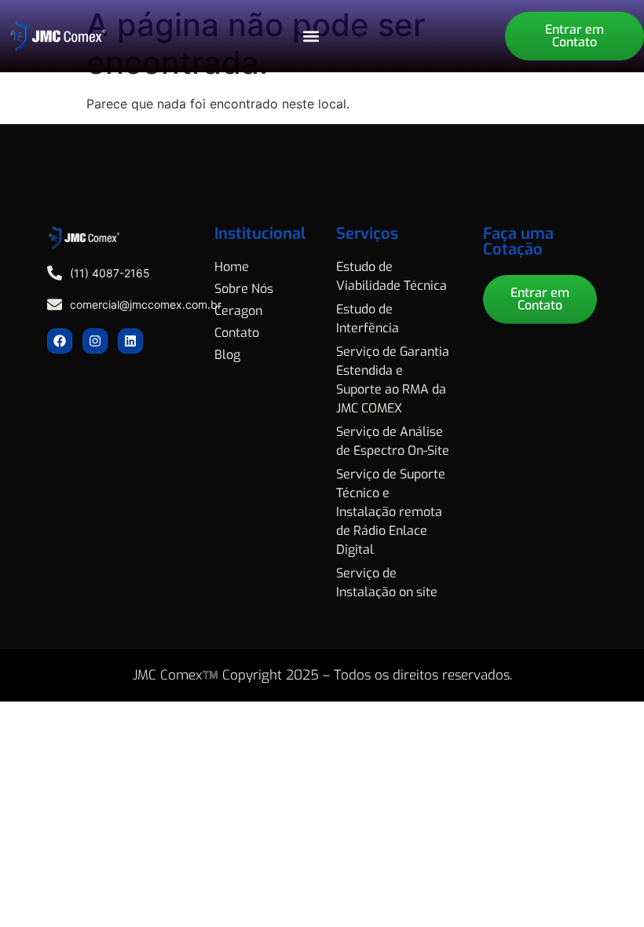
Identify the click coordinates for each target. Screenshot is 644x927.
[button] (311, 36)
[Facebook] (59, 341)
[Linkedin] (130, 341)
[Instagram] (95, 341)
